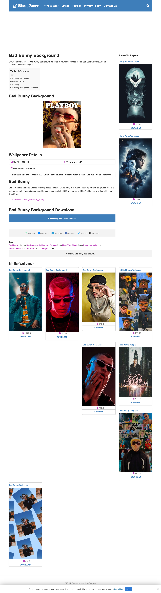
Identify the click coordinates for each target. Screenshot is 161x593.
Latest (65, 5)
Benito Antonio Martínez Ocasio (41, 245)
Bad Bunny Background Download (24, 87)
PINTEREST (95, 233)
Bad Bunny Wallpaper (92, 344)
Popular (76, 5)
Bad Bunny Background (19, 78)
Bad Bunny (14, 84)
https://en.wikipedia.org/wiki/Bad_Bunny (26, 199)
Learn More (118, 589)
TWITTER (83, 233)
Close (128, 589)
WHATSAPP (31, 233)
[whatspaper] (26, 5)
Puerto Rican (15, 248)
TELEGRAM (58, 233)
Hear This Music (70, 245)
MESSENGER (44, 233)
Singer (45, 248)
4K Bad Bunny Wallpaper (130, 270)
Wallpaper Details (17, 81)
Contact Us (110, 5)
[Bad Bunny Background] (62, 124)
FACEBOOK (71, 233)
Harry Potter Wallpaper (129, 61)
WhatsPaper (51, 5)
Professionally (90, 245)
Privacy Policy (92, 5)
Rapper (30, 248)
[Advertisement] (80, 31)
